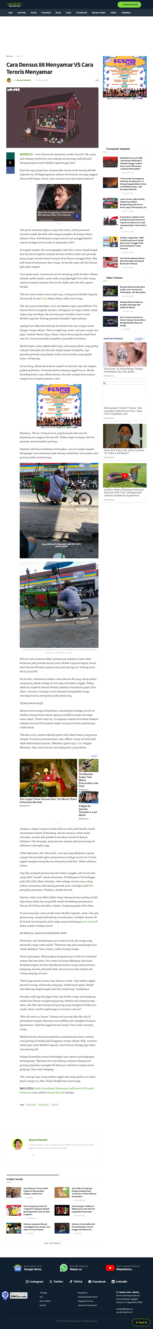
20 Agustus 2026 (127, 252)
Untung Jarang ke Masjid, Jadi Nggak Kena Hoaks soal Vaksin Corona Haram (36, 1227)
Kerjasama (82, 1292)
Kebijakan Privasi (85, 1301)
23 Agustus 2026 (127, 193)
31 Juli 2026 (125, 329)
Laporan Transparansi (87, 1305)
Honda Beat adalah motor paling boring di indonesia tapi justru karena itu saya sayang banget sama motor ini (133, 222)
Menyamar (44, 1105)
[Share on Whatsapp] (10, 155)
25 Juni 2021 (77, 1233)
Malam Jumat (99, 12)
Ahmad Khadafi (24, 80)
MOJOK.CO (26, 154)
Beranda (9, 56)
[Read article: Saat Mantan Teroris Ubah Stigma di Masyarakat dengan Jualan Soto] (13, 1192)
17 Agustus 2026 (127, 268)
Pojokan (46, 12)
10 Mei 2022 (29, 1198)
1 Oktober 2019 (42, 80)
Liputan (21, 12)
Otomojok (81, 12)
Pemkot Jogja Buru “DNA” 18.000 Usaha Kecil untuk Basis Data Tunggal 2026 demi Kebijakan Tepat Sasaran (132, 243)
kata (45, 298)
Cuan (68, 12)
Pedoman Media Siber (88, 1296)
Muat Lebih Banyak (52, 1243)
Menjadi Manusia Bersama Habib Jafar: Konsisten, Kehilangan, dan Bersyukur (132, 290)
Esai (11, 12)
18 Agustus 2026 (127, 173)
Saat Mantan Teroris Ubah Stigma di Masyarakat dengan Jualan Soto (35, 1191)
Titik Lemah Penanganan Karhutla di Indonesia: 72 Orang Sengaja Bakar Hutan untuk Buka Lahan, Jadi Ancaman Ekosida (133, 184)
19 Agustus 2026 (127, 211)
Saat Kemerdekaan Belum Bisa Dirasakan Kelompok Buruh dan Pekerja (132, 261)
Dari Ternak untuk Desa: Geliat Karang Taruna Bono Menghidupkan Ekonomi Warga (133, 321)
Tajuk (33, 12)
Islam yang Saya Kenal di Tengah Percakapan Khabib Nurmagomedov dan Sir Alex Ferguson (36, 1210)
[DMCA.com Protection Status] (19, 1295)
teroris (55, 1105)
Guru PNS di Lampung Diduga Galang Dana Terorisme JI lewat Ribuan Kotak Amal (84, 1192)
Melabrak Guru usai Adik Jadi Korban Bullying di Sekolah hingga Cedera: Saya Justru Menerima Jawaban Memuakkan (131, 163)
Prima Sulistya (59, 1099)
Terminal (126, 12)
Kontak (43, 1305)
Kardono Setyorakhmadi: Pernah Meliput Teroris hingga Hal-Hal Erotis (83, 1227)
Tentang (43, 1292)
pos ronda (88, 921)
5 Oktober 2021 (30, 1218)
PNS (90, 885)
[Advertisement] (76, 36)
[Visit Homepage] (14, 4)
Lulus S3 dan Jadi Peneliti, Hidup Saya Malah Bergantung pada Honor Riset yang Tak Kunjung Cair (133, 203)
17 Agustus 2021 (79, 1215)
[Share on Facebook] (10, 170)
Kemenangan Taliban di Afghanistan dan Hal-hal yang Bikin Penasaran (83, 1209)
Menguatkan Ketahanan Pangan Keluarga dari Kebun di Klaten (131, 305)
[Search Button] (145, 4)
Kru (41, 1296)
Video (113, 12)
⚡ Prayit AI (141, 1322)
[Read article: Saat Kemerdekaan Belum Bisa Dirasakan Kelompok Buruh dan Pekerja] (110, 262)
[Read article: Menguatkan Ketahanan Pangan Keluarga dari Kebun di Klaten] (110, 306)
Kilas (58, 12)
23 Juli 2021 (29, 1233)
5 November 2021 (79, 1200)
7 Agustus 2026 (127, 311)
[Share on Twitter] (10, 163)
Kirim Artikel (130, 4)
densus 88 (31, 1105)
